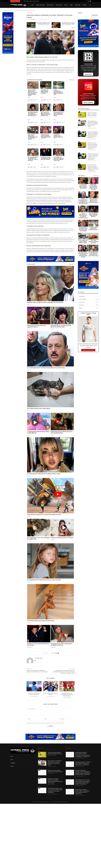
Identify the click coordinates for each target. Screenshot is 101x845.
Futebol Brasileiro (40, 5)
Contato (84, 5)
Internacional (50, 5)
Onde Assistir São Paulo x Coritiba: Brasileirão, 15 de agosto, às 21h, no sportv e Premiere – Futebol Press (93, 156)
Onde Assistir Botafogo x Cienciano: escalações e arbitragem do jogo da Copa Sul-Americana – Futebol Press (93, 134)
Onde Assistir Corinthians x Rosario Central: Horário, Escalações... (35, 1)
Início (32, 5)
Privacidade (77, 5)
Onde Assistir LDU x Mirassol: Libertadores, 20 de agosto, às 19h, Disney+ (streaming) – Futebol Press (92, 145)
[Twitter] (88, 1)
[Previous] (21, 1)
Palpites (66, 5)
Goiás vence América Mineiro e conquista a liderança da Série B (92, 114)
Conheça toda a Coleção (88, 350)
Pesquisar (80, 12)
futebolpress (33, 19)
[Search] (90, 5)
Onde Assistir (59, 5)
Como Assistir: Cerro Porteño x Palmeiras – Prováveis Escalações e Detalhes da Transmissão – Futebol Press (93, 167)
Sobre (71, 5)
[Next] (22, 1)
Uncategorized (89, 296)
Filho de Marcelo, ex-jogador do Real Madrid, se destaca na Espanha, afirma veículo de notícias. (93, 124)
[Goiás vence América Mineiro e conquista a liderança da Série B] (82, 115)
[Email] (90, 1)
